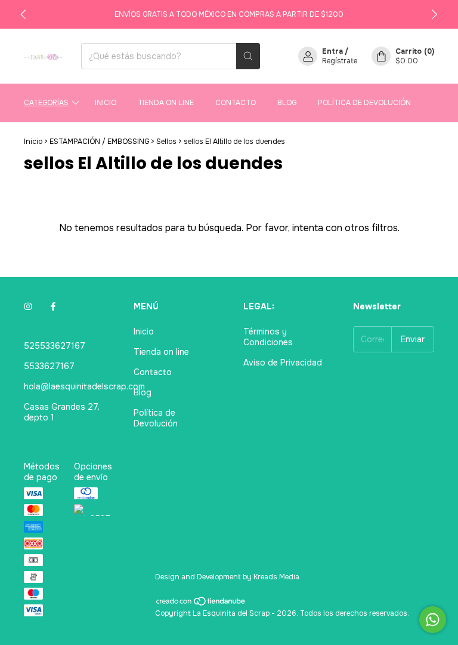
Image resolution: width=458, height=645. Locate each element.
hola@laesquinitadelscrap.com (84, 386)
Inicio (105, 103)
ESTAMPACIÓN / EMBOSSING (99, 141)
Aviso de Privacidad (282, 362)
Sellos (166, 141)
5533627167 (49, 366)
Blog (286, 103)
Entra (332, 51)
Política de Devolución (364, 103)
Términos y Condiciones (268, 337)
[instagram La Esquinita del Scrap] (28, 306)
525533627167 (54, 345)
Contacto (235, 103)
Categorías (46, 103)
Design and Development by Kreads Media (227, 577)
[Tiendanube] (201, 604)
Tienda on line (166, 103)
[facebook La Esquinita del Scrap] (53, 306)
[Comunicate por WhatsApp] (432, 619)
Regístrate (339, 61)
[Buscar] (248, 56)
